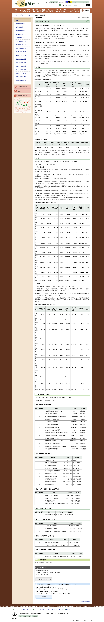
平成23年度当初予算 (21, 76)
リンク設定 (61, 609)
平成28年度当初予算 (21, 59)
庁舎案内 (35, 616)
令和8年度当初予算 (21, 23)
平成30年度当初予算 (21, 52)
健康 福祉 (47, 10)
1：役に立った (41, 589)
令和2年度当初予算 (21, 44)
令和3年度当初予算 (21, 41)
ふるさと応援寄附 (22, 86)
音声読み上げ (76, 2)
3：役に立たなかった (61, 589)
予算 (32, 15)
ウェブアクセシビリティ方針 (41, 609)
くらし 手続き (28, 10)
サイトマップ (17, 609)
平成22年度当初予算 (21, 80)
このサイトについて (27, 609)
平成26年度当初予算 (21, 66)
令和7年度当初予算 (21, 27)
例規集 (19, 91)
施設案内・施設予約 (23, 95)
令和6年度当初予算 (21, 30)
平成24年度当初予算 (21, 73)
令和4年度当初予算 (21, 37)
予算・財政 (27, 15)
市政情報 (87, 10)
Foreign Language (85, 2)
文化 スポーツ (65, 10)
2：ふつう (50, 589)
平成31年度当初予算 (21, 48)
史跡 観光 (57, 10)
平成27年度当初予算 (21, 62)
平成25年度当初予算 (21, 69)
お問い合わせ (53, 609)
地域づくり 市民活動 (77, 10)
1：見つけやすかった (42, 593)
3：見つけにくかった (64, 593)
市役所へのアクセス (25, 616)
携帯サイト (69, 609)
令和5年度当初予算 (21, 34)
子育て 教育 (38, 10)
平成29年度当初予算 (21, 55)
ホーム (20, 10)
